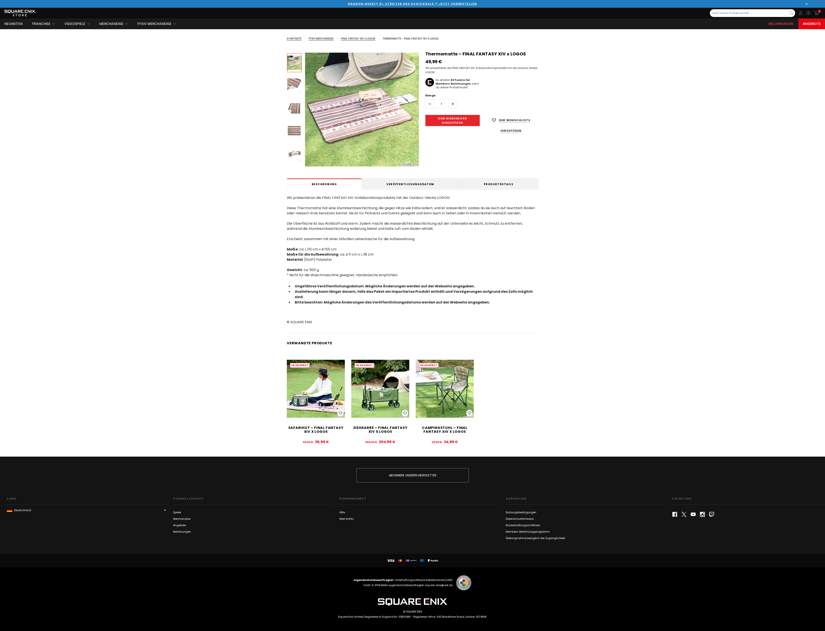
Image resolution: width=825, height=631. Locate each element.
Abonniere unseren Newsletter (412, 475)
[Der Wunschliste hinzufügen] (340, 413)
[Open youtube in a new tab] (693, 514)
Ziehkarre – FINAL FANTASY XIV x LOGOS (380, 429)
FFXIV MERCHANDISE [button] (154, 23)
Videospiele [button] (74, 23)
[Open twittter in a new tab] (684, 514)
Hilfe (342, 512)
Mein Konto (346, 519)
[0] (816, 13)
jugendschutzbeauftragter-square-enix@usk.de (420, 585)
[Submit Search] (791, 13)
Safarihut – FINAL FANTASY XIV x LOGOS (316, 429)
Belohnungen (781, 23)
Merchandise (181, 519)
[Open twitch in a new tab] (711, 514)
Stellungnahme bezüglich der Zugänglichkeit (535, 538)
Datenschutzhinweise (520, 519)
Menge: (430, 95)
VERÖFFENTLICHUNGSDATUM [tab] (410, 184)
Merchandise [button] (111, 23)
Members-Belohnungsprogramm (528, 531)
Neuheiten (13, 23)
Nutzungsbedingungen (521, 512)
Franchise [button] (41, 23)
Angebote (812, 23)
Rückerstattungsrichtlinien (523, 525)
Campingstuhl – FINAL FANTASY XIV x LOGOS (445, 429)
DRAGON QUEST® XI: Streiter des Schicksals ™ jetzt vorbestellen (412, 4)
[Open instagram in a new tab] (702, 514)
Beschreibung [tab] (324, 184)
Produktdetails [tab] (498, 184)
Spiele (177, 512)
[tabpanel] (412, 259)
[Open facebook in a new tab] (674, 514)
